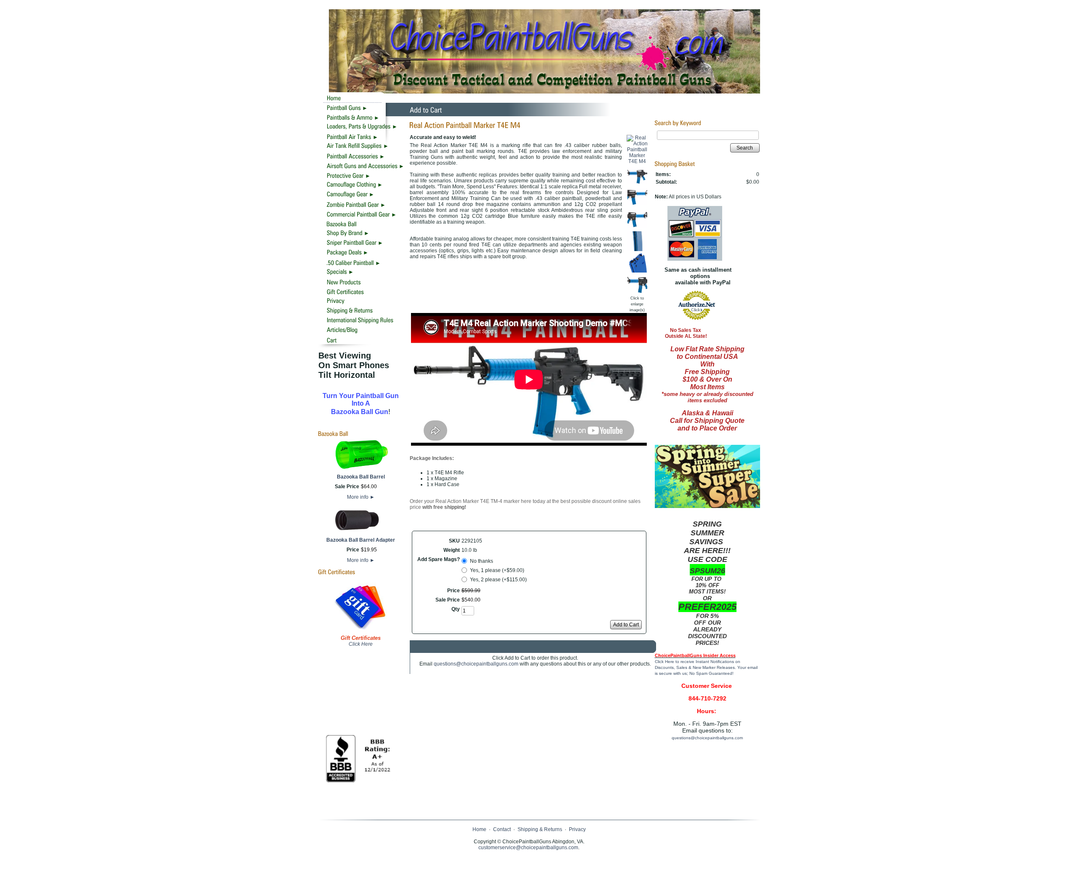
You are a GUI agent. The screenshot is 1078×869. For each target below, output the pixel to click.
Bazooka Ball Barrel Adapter (360, 540)
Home (479, 829)
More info (361, 497)
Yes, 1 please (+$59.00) (497, 570)
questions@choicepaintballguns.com (476, 664)
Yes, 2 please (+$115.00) (498, 580)
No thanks (481, 561)
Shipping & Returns (540, 829)
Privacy (577, 829)
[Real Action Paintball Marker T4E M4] (637, 161)
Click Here (361, 644)
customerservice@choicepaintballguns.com (528, 847)
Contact (502, 829)
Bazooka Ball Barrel (361, 477)
